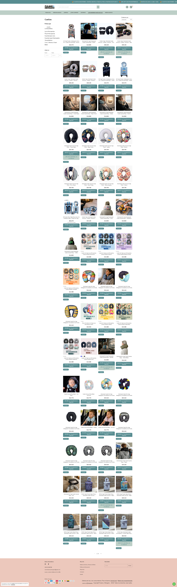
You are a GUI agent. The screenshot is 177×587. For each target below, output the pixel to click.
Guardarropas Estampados (52, 38)
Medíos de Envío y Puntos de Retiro (87, 564)
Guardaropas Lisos (50, 36)
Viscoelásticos (48, 40)
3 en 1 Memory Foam (51, 42)
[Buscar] (98, 7)
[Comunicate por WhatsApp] (174, 584)
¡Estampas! (83, 12)
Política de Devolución (85, 567)
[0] (131, 7)
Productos (48, 12)
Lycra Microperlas (50, 31)
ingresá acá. (113, 581)
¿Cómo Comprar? (74, 12)
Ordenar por (124, 17)
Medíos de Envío (108, 12)
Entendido (13, 584)
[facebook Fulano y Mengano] (48, 564)
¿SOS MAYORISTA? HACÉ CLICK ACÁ (95, 12)
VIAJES (48, 27)
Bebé (46, 45)
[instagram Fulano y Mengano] (45, 564)
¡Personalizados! (57, 12)
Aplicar (59, 55)
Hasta (53, 52)
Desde (46, 52)
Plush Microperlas (50, 33)
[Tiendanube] (87, 583)
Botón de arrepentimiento (125, 581)
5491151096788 (48, 567)
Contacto (82, 572)
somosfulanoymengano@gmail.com (52, 569)
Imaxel (81, 574)
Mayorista (82, 569)
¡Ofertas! (66, 12)
